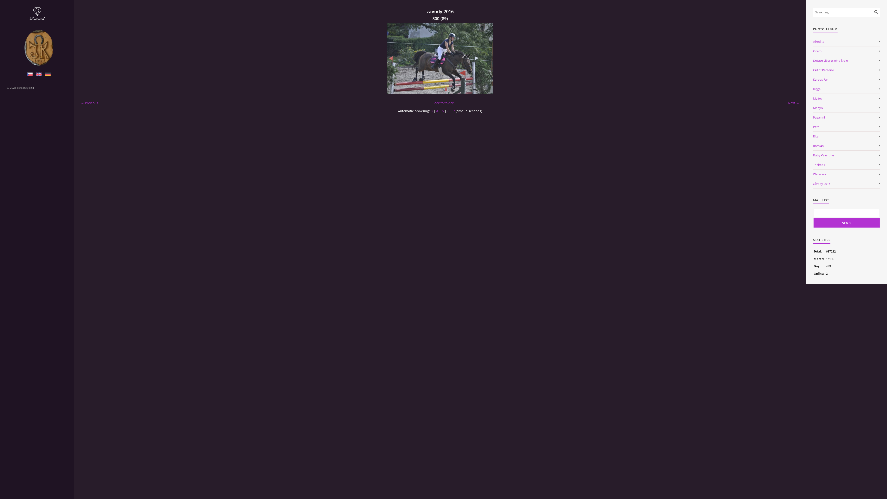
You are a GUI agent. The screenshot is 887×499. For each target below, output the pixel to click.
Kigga (816, 89)
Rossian (818, 146)
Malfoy (818, 98)
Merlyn (818, 108)
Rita (815, 136)
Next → (793, 103)
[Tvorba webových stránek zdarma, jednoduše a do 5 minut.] (33, 88)
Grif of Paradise (823, 70)
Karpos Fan (821, 79)
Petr (816, 127)
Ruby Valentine (823, 155)
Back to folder (443, 103)
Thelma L (819, 165)
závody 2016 (821, 184)
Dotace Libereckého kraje (830, 60)
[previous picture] (88, 58)
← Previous (89, 103)
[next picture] (792, 58)
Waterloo (819, 174)
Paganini (819, 117)
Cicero (817, 51)
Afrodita (818, 42)
